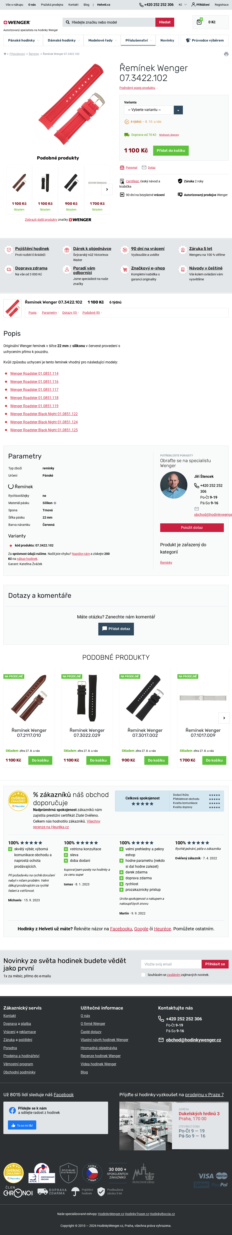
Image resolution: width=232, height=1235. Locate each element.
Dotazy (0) (70, 312)
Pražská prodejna (52, 4)
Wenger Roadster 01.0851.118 (34, 398)
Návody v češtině (205, 268)
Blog (86, 4)
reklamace (27, 1032)
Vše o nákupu (14, 4)
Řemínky (34, 54)
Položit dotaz (192, 527)
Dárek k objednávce (92, 248)
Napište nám (81, 554)
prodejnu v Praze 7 (204, 1094)
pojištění (25, 1040)
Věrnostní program (18, 1064)
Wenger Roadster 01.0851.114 (34, 373)
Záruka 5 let (200, 248)
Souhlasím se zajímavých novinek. (178, 975)
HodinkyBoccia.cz (162, 1214)
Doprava (10, 1024)
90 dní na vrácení (147, 248)
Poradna (10, 1048)
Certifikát (132, 181)
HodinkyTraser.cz (137, 1214)
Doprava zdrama (31, 268)
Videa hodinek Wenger (98, 1064)
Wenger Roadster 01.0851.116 (34, 382)
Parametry (50, 312)
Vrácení (9, 1032)
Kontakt (73, 4)
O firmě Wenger (93, 1024)
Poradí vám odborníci (84, 270)
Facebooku (121, 928)
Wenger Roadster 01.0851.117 (34, 389)
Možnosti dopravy (169, 134)
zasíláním (173, 975)
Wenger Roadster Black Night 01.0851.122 (44, 414)
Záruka (9, 1040)
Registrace (222, 4)
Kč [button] (181, 4)
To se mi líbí (24, 1125)
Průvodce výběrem (208, 40)
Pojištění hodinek (32, 248)
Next (107, 189)
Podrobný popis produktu (138, 88)
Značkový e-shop (148, 268)
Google (141, 928)
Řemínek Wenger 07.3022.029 (87, 733)
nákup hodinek (27, 559)
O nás (85, 1016)
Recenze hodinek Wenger (101, 1056)
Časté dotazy (91, 1032)
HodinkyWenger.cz (111, 1214)
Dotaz (151, 167)
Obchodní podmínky (19, 1072)
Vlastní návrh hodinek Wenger (104, 1040)
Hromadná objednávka (99, 1048)
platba (26, 1024)
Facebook (64, 1094)
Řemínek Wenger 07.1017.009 (203, 733)
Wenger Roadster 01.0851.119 (34, 406)
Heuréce (162, 928)
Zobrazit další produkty (41, 219)
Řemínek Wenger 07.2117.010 (29, 733)
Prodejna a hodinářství (21, 1056)
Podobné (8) (92, 312)
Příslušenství (17, 54)
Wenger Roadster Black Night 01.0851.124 (44, 422)
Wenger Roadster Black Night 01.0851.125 (44, 430)
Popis (34, 312)
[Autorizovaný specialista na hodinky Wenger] (17, 22)
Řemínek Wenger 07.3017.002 (145, 733)
